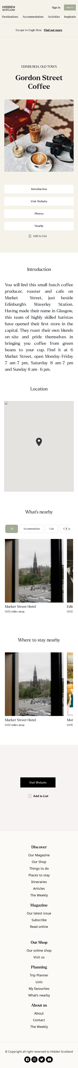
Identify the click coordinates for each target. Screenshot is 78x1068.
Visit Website (39, 201)
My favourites (39, 988)
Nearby (39, 225)
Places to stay (39, 875)
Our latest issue (39, 913)
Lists (39, 982)
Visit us (39, 957)
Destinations (10, 16)
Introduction (39, 189)
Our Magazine (39, 855)
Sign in (56, 7)
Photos (39, 213)
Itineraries (39, 882)
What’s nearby (39, 995)
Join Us (70, 7)
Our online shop (39, 950)
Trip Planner (39, 975)
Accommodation (33, 16)
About (39, 1013)
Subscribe (39, 920)
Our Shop (39, 862)
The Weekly (39, 895)
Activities (54, 16)
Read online (39, 926)
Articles (39, 888)
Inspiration (71, 16)
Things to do (39, 868)
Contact (39, 1020)
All (11, 529)
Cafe (51, 529)
